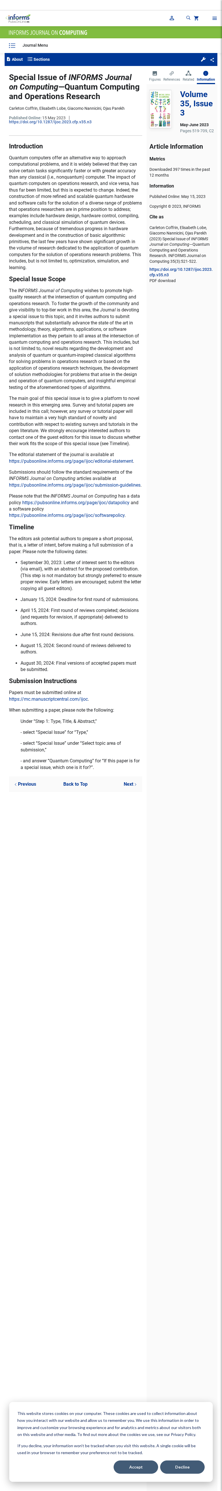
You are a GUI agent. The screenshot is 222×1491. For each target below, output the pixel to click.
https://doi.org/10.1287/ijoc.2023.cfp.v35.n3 (50, 122)
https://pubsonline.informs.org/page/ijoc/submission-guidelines (74, 485)
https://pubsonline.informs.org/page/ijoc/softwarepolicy (67, 515)
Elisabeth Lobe (52, 108)
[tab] (155, 76)
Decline (182, 1466)
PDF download (162, 280)
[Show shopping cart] (195, 19)
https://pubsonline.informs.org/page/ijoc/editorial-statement (71, 461)
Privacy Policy (183, 1434)
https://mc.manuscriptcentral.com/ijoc (48, 699)
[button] (203, 59)
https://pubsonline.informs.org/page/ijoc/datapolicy (76, 502)
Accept (136, 1466)
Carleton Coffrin (23, 108)
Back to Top (75, 784)
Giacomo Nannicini (84, 108)
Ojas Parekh (114, 108)
